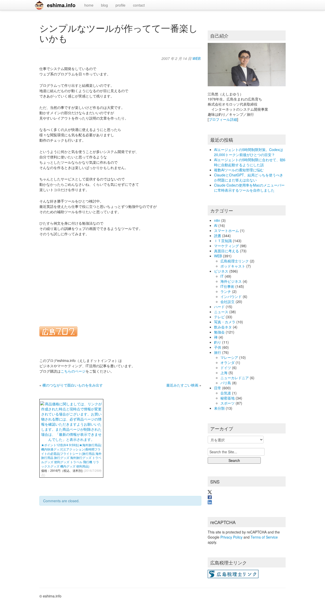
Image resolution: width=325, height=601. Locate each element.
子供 (217, 347)
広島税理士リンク (234, 260)
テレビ (219, 316)
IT (222, 276)
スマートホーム (226, 230)
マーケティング (226, 245)
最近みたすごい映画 (182, 385)
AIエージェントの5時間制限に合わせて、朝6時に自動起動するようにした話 (249, 162)
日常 (217, 387)
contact (139, 5)
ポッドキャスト (232, 266)
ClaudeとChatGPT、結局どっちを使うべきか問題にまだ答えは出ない (248, 177)
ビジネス (221, 271)
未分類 (219, 408)
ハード (219, 306)
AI (215, 225)
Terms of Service (264, 537)
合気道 (225, 392)
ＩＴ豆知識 (223, 240)
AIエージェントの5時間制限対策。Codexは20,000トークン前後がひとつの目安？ (248, 152)
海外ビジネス (231, 281)
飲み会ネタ (223, 326)
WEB (196, 58)
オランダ (227, 362)
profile (120, 5)
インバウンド (231, 296)
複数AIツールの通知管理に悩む (239, 169)
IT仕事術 (227, 286)
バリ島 (225, 382)
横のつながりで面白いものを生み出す (72, 385)
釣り (217, 342)
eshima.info (61, 5)
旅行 (217, 352)
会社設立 (227, 301)
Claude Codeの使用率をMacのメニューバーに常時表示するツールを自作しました (249, 187)
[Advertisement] (120, 278)
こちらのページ (73, 371)
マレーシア (229, 357)
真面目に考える (226, 250)
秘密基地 (227, 397)
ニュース (221, 311)
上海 (224, 372)
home (88, 5)
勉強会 (219, 332)
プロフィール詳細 (223, 119)
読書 (217, 235)
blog (104, 5)
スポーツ (227, 403)
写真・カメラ (224, 321)
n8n (217, 220)
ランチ (225, 291)
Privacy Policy (231, 537)
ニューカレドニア (234, 377)
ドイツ (225, 367)
